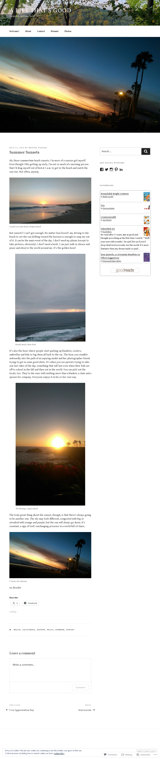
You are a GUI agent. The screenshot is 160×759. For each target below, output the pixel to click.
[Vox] (147, 212)
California (28, 630)
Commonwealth (108, 217)
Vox (103, 205)
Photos (68, 31)
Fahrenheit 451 (108, 229)
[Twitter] (106, 169)
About (28, 31)
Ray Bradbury (107, 232)
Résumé (55, 31)
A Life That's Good (40, 11)
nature (41, 630)
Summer (60, 630)
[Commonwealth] (147, 224)
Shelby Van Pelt (108, 197)
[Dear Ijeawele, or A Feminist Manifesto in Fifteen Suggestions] (147, 261)
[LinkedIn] (121, 169)
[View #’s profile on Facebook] (102, 169)
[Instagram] (111, 169)
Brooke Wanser (38, 148)
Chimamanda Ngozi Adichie (112, 261)
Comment (80, 687)
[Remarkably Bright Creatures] (147, 200)
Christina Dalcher (109, 208)
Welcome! (14, 31)
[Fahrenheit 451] (147, 235)
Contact (41, 31)
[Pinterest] (116, 169)
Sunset (70, 630)
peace (50, 630)
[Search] (145, 151)
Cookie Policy (59, 753)
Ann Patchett (107, 220)
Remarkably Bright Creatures (115, 194)
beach (17, 630)
